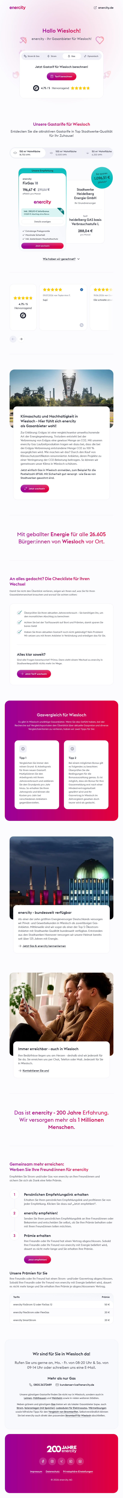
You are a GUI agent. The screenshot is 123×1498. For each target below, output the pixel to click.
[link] (103, 8)
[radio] (28, 153)
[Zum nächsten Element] (21, 339)
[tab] (32, 56)
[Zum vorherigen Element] (13, 339)
